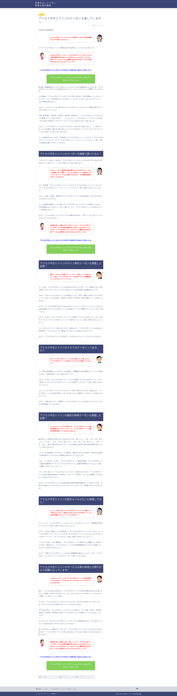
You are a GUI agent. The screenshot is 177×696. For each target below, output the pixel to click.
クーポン (42, 14)
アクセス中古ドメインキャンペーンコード (49, 677)
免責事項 (53, 693)
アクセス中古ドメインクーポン (67, 677)
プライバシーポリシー (42, 693)
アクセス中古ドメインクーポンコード (85, 677)
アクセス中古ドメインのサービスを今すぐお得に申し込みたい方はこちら (65, 70)
